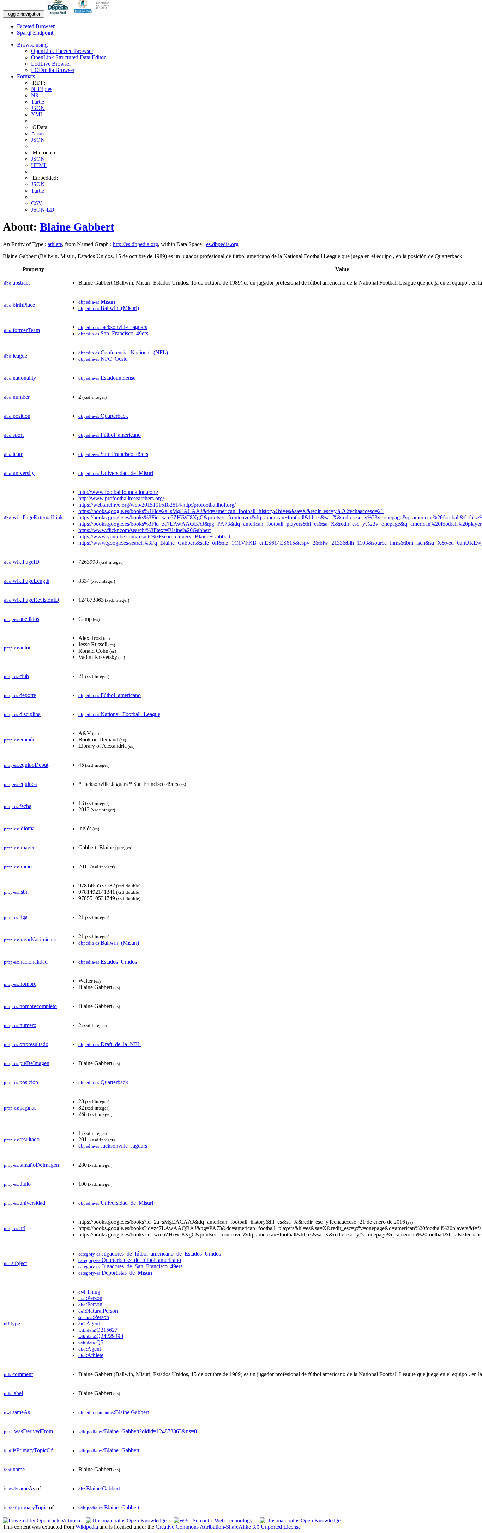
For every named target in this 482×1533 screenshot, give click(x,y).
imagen (20, 847)
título (17, 1184)
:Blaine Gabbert (113, 1412)
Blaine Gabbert (77, 226)
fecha (17, 806)
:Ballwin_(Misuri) (108, 308)
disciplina (22, 714)
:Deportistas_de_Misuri (115, 1273)
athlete (55, 244)
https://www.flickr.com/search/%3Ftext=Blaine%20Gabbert (144, 530)
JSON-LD (42, 210)
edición (20, 740)
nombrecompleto (30, 1006)
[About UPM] (93, 14)
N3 (34, 95)
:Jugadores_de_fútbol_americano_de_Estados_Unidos (149, 1254)
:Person (90, 1298)
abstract (17, 283)
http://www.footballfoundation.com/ (118, 492)
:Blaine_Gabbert (108, 1450)
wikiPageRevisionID (31, 600)
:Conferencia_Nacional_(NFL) (123, 352)
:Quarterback (103, 416)
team (13, 454)
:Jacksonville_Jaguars (112, 327)
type (12, 1323)
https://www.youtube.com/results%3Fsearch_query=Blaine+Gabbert (154, 536)
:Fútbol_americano (109, 435)
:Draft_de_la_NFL (109, 1044)
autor (17, 648)
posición (21, 1082)
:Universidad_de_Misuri (115, 473)
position (17, 416)
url (14, 1228)
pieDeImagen (26, 1063)
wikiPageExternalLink (33, 517)
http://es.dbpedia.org (135, 244)
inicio (18, 866)
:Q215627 (98, 1330)
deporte (20, 695)
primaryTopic (28, 1507)
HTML (39, 165)
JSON (38, 108)
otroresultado (26, 1044)
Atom (37, 133)
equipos (20, 784)
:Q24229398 (100, 1336)
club (16, 676)
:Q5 (90, 1342)
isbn (16, 892)
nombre (20, 984)
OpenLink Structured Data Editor (68, 57)
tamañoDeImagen (31, 1165)
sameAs (17, 1412)
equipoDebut (26, 765)
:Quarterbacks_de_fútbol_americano (129, 1260)
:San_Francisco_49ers (113, 333)
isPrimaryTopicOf (28, 1450)
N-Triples (41, 89)
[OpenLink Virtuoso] (41, 1520)
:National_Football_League (119, 714)
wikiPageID (22, 562)
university (19, 473)
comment (18, 1374)
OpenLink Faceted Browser (62, 51)
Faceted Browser (36, 26)
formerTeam (22, 330)
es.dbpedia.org (222, 244)
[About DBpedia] (59, 14)
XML (37, 114)
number (17, 397)
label (13, 1393)
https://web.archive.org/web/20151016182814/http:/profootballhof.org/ (157, 505)
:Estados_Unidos (107, 962)
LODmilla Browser (52, 70)
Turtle (37, 102)
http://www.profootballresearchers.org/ (121, 498)
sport (14, 435)
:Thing (89, 1292)
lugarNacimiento (30, 939)
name (14, 1469)
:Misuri (96, 302)
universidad (24, 1203)
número (20, 1025)
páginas (20, 1108)
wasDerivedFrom (28, 1431)
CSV (36, 203)
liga (16, 917)
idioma (19, 828)
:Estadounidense (106, 378)
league (15, 356)
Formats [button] (26, 76)
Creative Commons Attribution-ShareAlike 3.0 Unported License (228, 1527)
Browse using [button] (32, 45)
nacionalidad (26, 962)
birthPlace (19, 305)
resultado (22, 1139)
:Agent (89, 1323)
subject (15, 1263)
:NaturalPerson (98, 1311)
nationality (20, 378)
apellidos (21, 619)
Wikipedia (87, 1527)
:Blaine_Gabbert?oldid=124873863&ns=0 (137, 1431)
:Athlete (90, 1355)
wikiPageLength (26, 581)
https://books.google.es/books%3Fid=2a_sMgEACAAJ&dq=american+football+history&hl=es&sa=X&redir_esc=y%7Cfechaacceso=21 (231, 511)
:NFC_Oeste (102, 359)
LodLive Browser (51, 64)
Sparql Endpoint (35, 33)
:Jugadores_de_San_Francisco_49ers (130, 1266)
